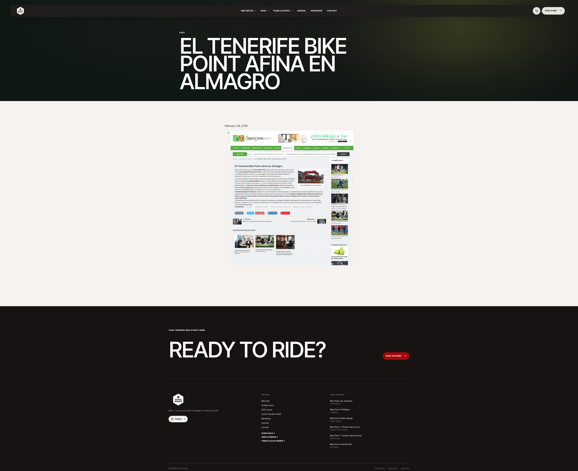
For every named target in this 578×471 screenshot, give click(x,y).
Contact (332, 11)
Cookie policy (393, 468)
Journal (301, 11)
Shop (263, 11)
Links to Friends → (269, 437)
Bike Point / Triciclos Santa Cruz (345, 428)
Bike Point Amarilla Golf (341, 445)
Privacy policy (380, 468)
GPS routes (266, 409)
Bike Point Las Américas (341, 402)
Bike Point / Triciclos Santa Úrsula (345, 436)
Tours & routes (281, 11)
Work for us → (268, 433)
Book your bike (396, 356)
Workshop (316, 11)
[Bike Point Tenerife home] (20, 11)
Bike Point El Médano (340, 410)
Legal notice (405, 468)
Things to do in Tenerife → (273, 441)
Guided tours (267, 405)
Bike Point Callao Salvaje (341, 419)
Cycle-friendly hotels (271, 414)
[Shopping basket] (536, 11)
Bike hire (265, 401)
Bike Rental (247, 11)
